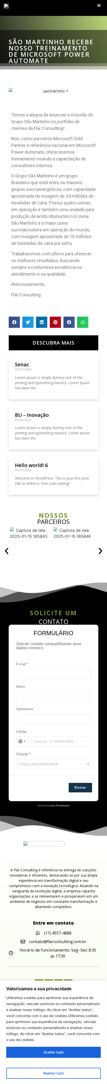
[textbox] (53, 764)
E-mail (21, 664)
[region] (53, 1032)
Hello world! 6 (31, 465)
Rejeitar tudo (53, 1073)
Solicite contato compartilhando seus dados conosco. (48, 646)
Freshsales (63, 805)
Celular (21, 731)
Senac (22, 364)
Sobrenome (24, 709)
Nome (20, 686)
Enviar (80, 787)
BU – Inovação (32, 415)
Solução (22, 754)
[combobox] (53, 764)
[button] (99, 5)
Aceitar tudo (54, 1052)
